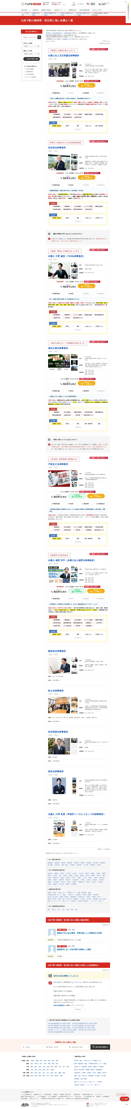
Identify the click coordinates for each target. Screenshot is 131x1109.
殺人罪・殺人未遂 (53, 896)
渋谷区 (49, 877)
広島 (44, 1072)
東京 (49, 909)
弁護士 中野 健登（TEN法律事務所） (66, 256)
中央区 (82, 879)
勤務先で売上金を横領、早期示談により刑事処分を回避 (79, 933)
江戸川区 (68, 873)
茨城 (67, 909)
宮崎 (52, 1075)
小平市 (73, 877)
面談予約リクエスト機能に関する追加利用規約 (77, 1098)
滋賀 (44, 1069)
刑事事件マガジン (38, 1094)
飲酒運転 (75, 899)
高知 (64, 1072)
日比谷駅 (95, 862)
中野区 (65, 875)
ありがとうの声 (97, 10)
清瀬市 (74, 882)
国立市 (69, 882)
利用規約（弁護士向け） (66, 1094)
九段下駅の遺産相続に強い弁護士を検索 (59, 1025)
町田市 (49, 875)
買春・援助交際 (82, 892)
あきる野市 (56, 882)
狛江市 (63, 882)
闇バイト (101, 901)
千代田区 (56, 151)
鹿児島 (56, 1075)
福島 (57, 1060)
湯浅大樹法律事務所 (58, 348)
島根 (35, 1072)
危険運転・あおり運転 (99, 899)
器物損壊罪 (73, 896)
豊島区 (82, 875)
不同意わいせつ (71, 892)
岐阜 (35, 1066)
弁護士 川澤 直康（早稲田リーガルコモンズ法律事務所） (77, 814)
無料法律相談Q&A (93, 4)
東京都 (50, 58)
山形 (53, 1060)
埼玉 (59, 909)
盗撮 (89, 892)
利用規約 (48, 33)
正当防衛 (95, 894)
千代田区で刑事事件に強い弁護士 (66, 14)
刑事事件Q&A (72, 10)
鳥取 (31, 1072)
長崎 (39, 1075)
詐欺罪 (88, 896)
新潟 (52, 1066)
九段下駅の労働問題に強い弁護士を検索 (83, 1025)
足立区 (74, 873)
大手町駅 (72, 865)
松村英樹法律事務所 (58, 732)
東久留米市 (76, 879)
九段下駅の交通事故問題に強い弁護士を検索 (84, 1023)
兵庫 (35, 1069)
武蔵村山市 (81, 882)
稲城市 (49, 882)
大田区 (62, 873)
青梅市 (55, 879)
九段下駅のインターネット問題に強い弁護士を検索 (62, 1029)
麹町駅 (63, 862)
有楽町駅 (102, 862)
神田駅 (82, 862)
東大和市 (101, 879)
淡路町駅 (57, 862)
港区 (104, 875)
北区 (60, 875)
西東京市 (55, 877)
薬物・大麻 (61, 899)
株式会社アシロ (39, 1103)
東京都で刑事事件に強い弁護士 (50, 14)
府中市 (87, 875)
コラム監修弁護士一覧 (88, 1096)
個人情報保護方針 (57, 33)
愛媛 (60, 1072)
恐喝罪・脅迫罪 (64, 896)
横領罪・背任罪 (52, 899)
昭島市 (95, 879)
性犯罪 (49, 892)
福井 (68, 1066)
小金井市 (88, 879)
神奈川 (54, 909)
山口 (48, 1072)
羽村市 (94, 882)
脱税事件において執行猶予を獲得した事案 (74, 949)
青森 (37, 1060)
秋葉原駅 (92, 865)
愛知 (31, 1066)
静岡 (39, 1066)
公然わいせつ (61, 892)
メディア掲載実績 (41, 1096)
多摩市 (49, 879)
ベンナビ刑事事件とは (26, 1094)
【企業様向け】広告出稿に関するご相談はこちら (52, 1098)
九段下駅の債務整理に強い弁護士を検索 (83, 1027)
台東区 (96, 877)
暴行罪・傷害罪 (87, 894)
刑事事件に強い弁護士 (36, 14)
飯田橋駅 (50, 862)
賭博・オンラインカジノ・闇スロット (58, 901)
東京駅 (99, 865)
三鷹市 (79, 877)
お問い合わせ (78, 1096)
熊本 (44, 1075)
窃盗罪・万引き (96, 896)
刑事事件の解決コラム (88, 1094)
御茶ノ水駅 (64, 865)
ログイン (81, 4)
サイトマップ (98, 1094)
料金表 (71, 185)
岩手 (41, 1060)
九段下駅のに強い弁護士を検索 (87, 1029)
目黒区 (76, 875)
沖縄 (61, 1075)
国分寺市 (68, 879)
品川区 (55, 875)
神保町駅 (88, 862)
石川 (64, 1066)
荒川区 (68, 877)
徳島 (52, 1072)
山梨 (48, 1066)
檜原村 (68, 884)
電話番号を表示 (69, 86)
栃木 (76, 909)
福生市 (88, 882)
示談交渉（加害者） (83, 901)
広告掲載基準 (106, 1096)
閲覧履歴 (74, 5)
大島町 (49, 884)
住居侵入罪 (81, 896)
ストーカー (94, 901)
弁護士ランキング (34, 1098)
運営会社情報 (48, 1094)
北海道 (32, 1060)
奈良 (48, 1069)
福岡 (31, 1075)
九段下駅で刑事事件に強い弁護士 (83, 14)
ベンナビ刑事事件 (25, 14)
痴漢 (54, 892)
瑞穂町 (55, 884)
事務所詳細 (56, 93)
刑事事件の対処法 (46, 10)
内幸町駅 (69, 862)
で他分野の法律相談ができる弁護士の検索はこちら (61, 853)
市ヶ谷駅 (85, 865)
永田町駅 (78, 865)
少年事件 (73, 901)
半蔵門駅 (76, 862)
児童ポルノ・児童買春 (74, 894)
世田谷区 (50, 873)
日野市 (90, 877)
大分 (48, 1075)
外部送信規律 (24, 1098)
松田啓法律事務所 (57, 147)
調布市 (99, 875)
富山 (60, 1066)
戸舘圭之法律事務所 (58, 464)
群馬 (72, 909)
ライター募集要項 (52, 1096)
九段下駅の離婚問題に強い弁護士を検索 (59, 1023)
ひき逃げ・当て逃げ (85, 899)
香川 (56, 1072)
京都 (39, 1069)
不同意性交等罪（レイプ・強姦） (57, 894)
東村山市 (101, 877)
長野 (56, 1066)
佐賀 (35, 1075)
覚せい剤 (68, 899)
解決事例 (35, 10)
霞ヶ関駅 (50, 865)
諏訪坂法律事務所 (57, 651)
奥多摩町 (73, 884)
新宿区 (71, 875)
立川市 (84, 877)
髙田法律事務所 (56, 771)
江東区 (98, 873)
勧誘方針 (98, 1096)
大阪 (31, 1069)
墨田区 (93, 875)
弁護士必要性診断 (84, 10)
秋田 (49, 1060)
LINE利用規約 (67, 33)
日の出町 (61, 884)
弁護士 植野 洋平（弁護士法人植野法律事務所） (72, 560)
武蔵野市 (61, 879)
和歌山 (52, 1069)
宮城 (45, 1060)
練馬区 (56, 873)
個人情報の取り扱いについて (66, 1096)
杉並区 (87, 873)
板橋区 (92, 873)
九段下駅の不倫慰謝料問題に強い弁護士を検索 (61, 1032)
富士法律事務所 (56, 690)
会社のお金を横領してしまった (65, 976)
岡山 (39, 1072)
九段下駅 (57, 865)
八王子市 (80, 873)
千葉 (63, 909)
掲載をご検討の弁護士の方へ (28, 1096)
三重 (44, 1066)
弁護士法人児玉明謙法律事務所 (63, 55)
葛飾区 (104, 873)
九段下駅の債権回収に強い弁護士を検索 (59, 1027)
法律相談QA (101, 503)
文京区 (55, 58)
